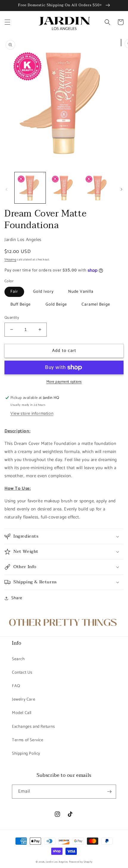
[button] (7, 22)
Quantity (11, 318)
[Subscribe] (109, 792)
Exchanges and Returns (33, 726)
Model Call (22, 713)
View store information (31, 413)
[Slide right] (121, 189)
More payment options (64, 382)
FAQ (16, 686)
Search (18, 659)
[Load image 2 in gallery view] (64, 187)
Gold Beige (56, 304)
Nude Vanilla (80, 291)
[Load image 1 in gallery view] (30, 187)
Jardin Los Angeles (57, 862)
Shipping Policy (26, 753)
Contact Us (22, 672)
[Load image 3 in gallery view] (97, 187)
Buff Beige (20, 304)
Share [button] (16, 598)
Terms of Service (27, 740)
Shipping (10, 259)
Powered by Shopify (81, 862)
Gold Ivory (43, 291)
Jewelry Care (23, 699)
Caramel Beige (96, 304)
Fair (14, 291)
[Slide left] (6, 189)
